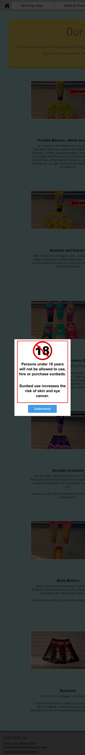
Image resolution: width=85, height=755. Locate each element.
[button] (42, 409)
